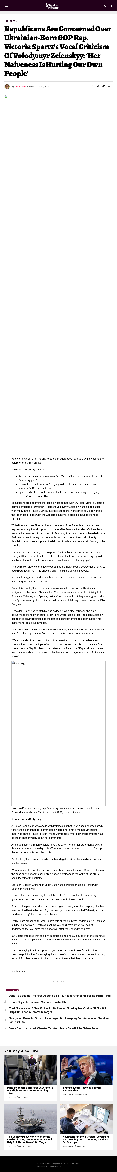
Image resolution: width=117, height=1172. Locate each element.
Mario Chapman (68, 1146)
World (47, 1164)
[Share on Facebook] (91, 86)
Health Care (74, 1164)
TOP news (40, 1164)
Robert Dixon (21, 86)
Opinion (64, 1164)
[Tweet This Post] (97, 86)
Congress (56, 1164)
